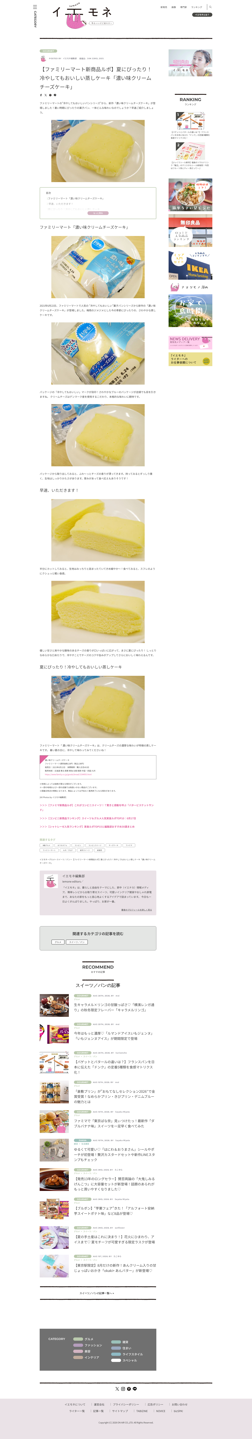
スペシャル (130, 1360)
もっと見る (98, 213)
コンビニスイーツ (95, 845)
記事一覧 (98, 1411)
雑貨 (125, 1342)
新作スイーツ (85, 850)
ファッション (93, 1345)
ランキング (196, 7)
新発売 (164, 7)
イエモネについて (75, 1404)
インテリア (92, 1357)
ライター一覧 (77, 1411)
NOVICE (160, 1411)
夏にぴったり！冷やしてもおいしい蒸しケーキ (73, 209)
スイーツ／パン (77, 942)
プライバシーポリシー (126, 1404)
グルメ (58, 942)
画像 (174, 7)
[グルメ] (98, 51)
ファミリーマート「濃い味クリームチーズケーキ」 (76, 198)
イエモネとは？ (202, 14)
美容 (87, 1351)
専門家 (183, 7)
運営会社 (99, 1404)
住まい (127, 1348)
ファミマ (129, 845)
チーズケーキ (113, 845)
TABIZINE (142, 1411)
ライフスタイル (133, 1354)
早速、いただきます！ (60, 204)
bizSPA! (178, 1411)
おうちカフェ (62, 845)
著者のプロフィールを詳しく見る (136, 909)
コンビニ (78, 845)
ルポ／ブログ (68, 850)
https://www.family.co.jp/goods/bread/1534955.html (68, 774)
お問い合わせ (180, 1404)
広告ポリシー (155, 1404)
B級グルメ (46, 845)
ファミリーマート (49, 850)
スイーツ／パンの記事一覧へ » (97, 1293)
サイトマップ (120, 1411)
